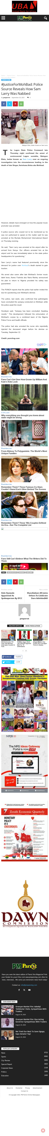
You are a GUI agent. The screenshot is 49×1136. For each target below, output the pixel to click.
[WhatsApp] (21, 103)
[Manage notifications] (43, 1130)
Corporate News (7, 1068)
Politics (4, 1072)
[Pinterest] (15, 103)
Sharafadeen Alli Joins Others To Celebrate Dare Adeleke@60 (37, 595)
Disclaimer (19, 1088)
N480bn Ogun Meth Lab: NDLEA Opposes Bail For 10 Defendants (24, 644)
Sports (3, 1057)
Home (3, 75)
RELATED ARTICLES (15, 626)
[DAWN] (24, 903)
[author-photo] (24, 610)
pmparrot (6, 97)
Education (5, 1076)
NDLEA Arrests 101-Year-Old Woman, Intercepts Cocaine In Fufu (8, 644)
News (3, 1053)
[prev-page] (23, 650)
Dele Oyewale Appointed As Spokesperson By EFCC (11, 595)
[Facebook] (3, 103)
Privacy (27, 1088)
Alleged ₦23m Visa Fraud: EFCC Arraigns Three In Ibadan (40, 643)
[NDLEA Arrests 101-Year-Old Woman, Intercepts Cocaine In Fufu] (8, 635)
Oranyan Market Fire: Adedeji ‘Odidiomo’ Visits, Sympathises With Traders (31, 1009)
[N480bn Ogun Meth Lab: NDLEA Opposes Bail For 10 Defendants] (24, 635)
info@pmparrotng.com (29, 985)
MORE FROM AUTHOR (33, 626)
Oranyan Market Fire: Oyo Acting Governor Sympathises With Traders (31, 1020)
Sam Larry (27, 159)
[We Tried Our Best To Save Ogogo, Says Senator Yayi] (7, 1035)
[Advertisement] (24, 47)
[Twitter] (9, 103)
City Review (5, 1060)
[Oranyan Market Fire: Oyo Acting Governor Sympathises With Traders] (7, 1023)
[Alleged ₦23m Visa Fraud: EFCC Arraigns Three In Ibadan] (40, 635)
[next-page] (26, 650)
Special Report (6, 1064)
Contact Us (24, 1091)
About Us (10, 1088)
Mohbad (25, 265)
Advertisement (37, 1088)
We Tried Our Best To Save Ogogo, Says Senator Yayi (30, 1032)
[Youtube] (29, 990)
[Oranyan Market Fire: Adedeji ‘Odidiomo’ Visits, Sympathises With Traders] (7, 1010)
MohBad (21, 572)
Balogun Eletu (12, 572)
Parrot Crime (11, 75)
